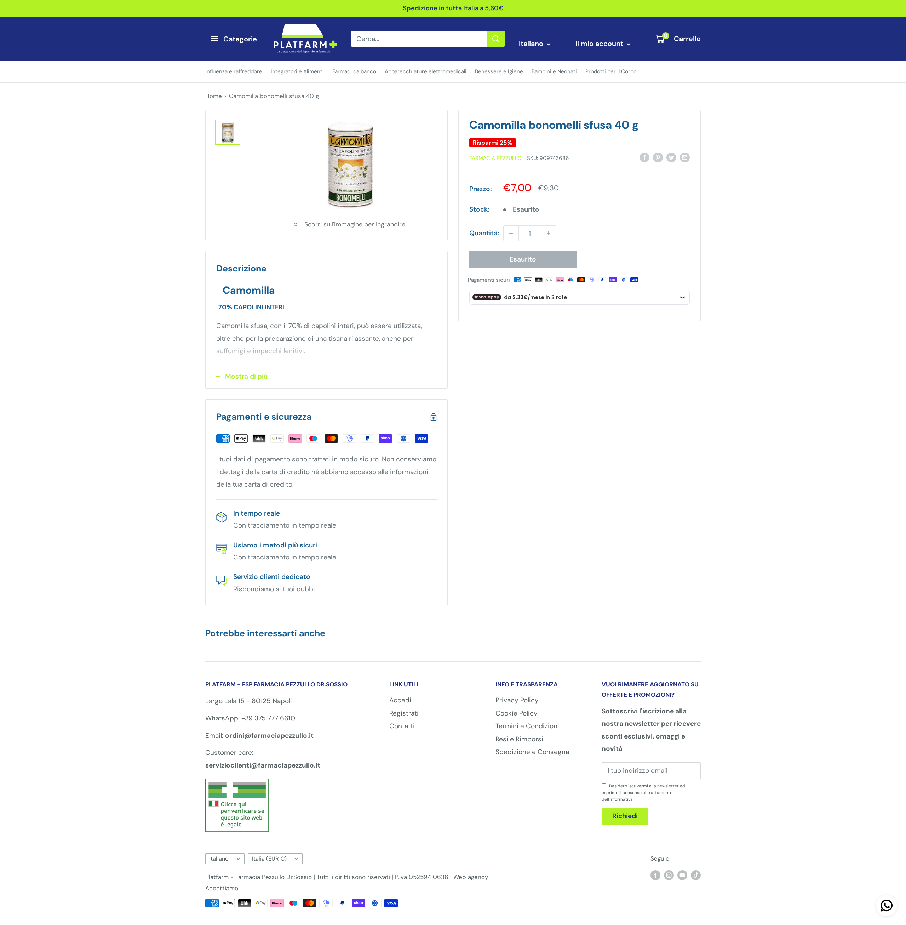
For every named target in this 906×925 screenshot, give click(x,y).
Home (213, 96)
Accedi (400, 700)
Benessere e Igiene (499, 71)
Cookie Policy (516, 713)
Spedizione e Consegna (532, 751)
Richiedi (625, 815)
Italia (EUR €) (269, 858)
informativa (621, 799)
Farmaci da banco (354, 71)
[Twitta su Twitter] (671, 157)
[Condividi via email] (685, 157)
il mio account (600, 43)
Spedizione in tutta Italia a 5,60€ (453, 8)
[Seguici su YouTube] (682, 874)
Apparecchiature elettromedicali (425, 71)
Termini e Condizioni (527, 726)
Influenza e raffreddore (233, 71)
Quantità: (484, 233)
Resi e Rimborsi (519, 739)
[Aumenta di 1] (548, 233)
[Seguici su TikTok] (696, 874)
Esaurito (523, 259)
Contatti (402, 726)
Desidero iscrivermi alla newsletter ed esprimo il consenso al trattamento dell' (643, 792)
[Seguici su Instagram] (669, 874)
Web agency (470, 877)
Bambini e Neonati (554, 71)
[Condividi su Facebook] (644, 157)
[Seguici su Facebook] (655, 874)
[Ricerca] (496, 38)
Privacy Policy (517, 700)
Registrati (404, 713)
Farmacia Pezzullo (495, 158)
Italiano (219, 858)
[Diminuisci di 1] (511, 233)
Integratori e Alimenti (297, 71)
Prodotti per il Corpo (611, 71)
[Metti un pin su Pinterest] (658, 157)
